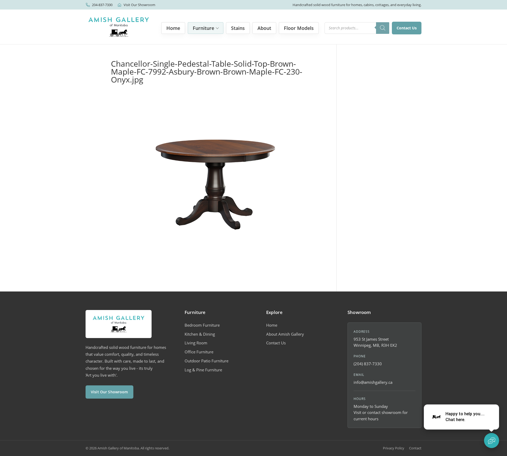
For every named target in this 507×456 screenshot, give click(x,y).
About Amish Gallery (285, 334)
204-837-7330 (102, 4)
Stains (238, 28)
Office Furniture (199, 351)
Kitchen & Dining (200, 334)
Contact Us (407, 27)
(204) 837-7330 (368, 363)
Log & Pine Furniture (203, 369)
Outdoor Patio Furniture (206, 360)
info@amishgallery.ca (373, 382)
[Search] (382, 28)
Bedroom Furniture (202, 325)
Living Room (196, 342)
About (264, 28)
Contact (415, 448)
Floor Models (299, 28)
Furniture (203, 28)
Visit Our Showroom (139, 4)
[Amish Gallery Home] (119, 26)
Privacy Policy (393, 448)
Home (173, 28)
